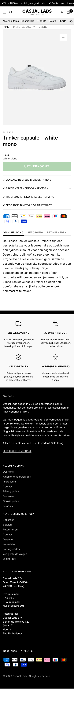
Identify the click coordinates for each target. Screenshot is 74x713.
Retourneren (10, 529)
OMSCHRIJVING (13, 232)
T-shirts (41, 21)
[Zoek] (11, 12)
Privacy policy (11, 491)
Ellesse (8, 132)
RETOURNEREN (57, 232)
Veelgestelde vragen (15, 553)
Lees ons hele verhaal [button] (17, 451)
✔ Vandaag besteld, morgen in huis (27, 179)
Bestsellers (27, 21)
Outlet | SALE (10, 558)
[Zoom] (63, 37)
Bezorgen (8, 519)
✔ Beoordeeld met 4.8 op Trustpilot (27, 205)
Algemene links (13, 465)
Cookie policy (11, 501)
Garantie (8, 539)
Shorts (62, 21)
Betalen (7, 524)
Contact (7, 486)
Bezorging (35, 232)
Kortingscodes (11, 549)
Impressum (9, 481)
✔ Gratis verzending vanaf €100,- (25, 188)
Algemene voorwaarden (17, 476)
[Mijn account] (62, 12)
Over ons (8, 471)
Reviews (8, 505)
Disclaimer (9, 496)
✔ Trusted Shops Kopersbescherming (28, 196)
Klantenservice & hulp (18, 514)
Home (6, 27)
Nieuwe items (11, 21)
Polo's (52, 21)
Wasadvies (9, 544)
